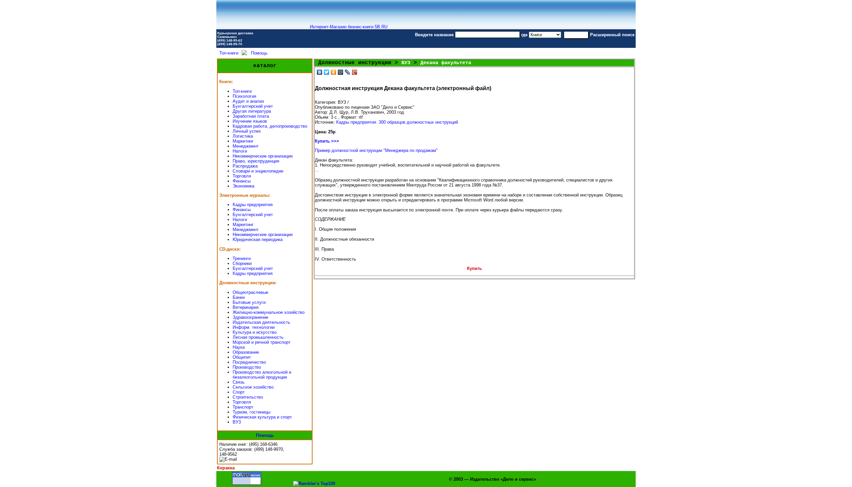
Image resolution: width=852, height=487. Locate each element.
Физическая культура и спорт (262, 417)
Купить (474, 268)
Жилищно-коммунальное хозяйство (269, 312)
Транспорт (243, 407)
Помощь (259, 53)
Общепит (242, 357)
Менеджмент (246, 146)
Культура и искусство (255, 332)
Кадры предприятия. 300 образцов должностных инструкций (397, 122)
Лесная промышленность (258, 337)
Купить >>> (327, 141)
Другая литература (252, 111)
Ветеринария (246, 307)
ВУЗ (237, 422)
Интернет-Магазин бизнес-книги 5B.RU (348, 26)
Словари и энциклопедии (258, 171)
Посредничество (249, 362)
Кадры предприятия (253, 204)
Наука (239, 347)
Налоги (240, 151)
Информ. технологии (254, 327)
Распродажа (245, 166)
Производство (247, 367)
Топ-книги (228, 53)
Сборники (242, 263)
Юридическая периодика (258, 239)
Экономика (243, 185)
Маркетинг (243, 141)
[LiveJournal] (347, 72)
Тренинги (242, 258)
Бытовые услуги (249, 302)
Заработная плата (251, 116)
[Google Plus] (354, 72)
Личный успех (247, 131)
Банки (239, 297)
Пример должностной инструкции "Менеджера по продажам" (376, 150)
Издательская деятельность (261, 322)
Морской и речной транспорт (262, 342)
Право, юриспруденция (256, 161)
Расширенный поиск (612, 34)
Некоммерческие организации (263, 156)
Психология (244, 96)
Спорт (239, 392)
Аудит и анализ (248, 101)
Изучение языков (250, 121)
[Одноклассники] (333, 72)
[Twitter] (326, 72)
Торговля (242, 176)
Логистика (243, 136)
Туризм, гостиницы (251, 412)
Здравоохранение (250, 317)
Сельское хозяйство (253, 387)
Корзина (226, 467)
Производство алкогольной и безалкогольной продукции (262, 375)
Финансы (242, 181)
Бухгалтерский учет (253, 106)
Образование (246, 352)
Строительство (248, 397)
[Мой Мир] (340, 72)
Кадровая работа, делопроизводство (270, 126)
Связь (239, 382)
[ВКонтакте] (319, 72)
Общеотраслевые (250, 292)
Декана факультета (445, 62)
